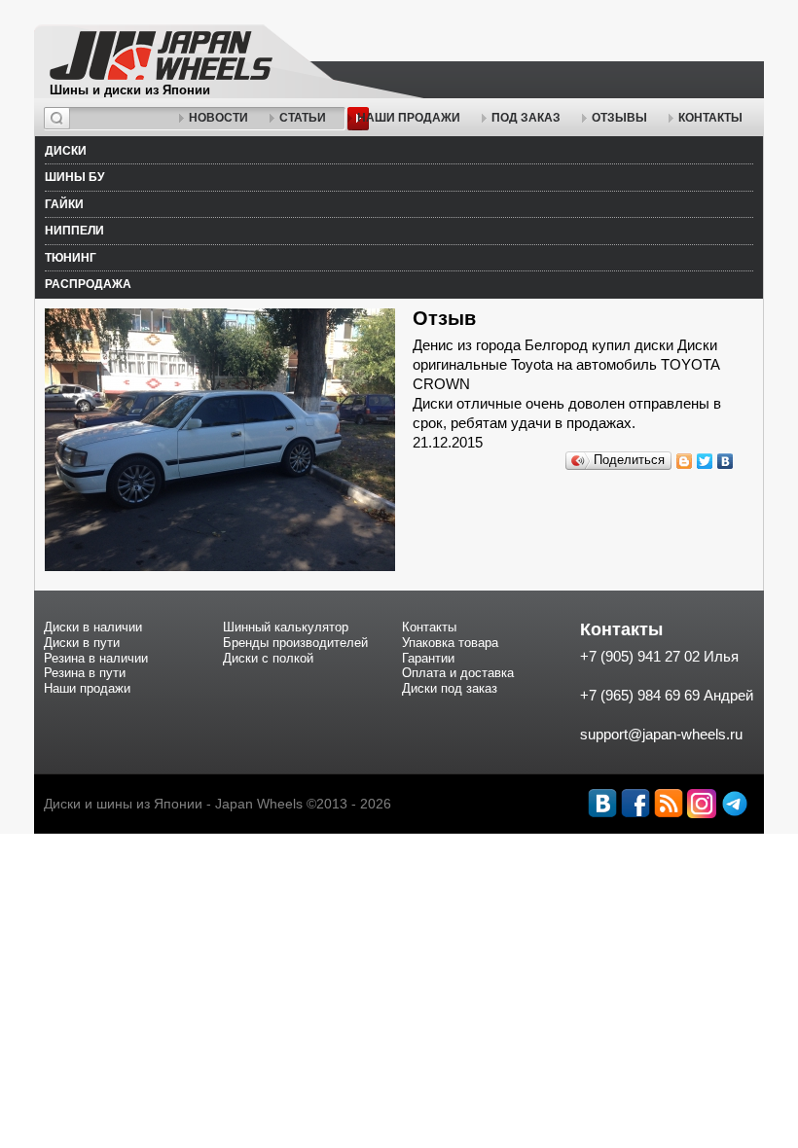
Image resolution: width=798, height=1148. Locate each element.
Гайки (64, 204)
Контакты (710, 118)
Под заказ (526, 118)
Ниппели (74, 230)
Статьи (302, 118)
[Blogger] (684, 461)
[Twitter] (705, 461)
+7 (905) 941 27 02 (640, 656)
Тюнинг (70, 258)
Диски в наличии (93, 627)
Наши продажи (408, 118)
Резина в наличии (96, 658)
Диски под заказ (449, 688)
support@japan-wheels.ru (661, 734)
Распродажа (88, 284)
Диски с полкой (268, 658)
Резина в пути (85, 672)
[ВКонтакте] (725, 461)
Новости (218, 118)
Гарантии (428, 658)
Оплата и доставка (458, 672)
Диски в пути (82, 642)
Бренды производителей (295, 642)
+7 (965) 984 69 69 (640, 695)
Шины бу (74, 177)
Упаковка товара (450, 642)
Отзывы (619, 118)
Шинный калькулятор (285, 627)
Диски (66, 151)
